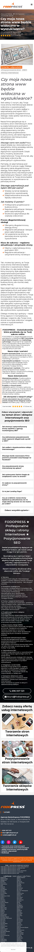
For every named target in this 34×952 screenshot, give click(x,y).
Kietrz (3, 897)
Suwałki (20, 931)
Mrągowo (20, 905)
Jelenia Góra (21, 893)
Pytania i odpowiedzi (9, 851)
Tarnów (19, 935)
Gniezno (20, 889)
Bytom (19, 880)
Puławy (3, 922)
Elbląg (19, 884)
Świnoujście (21, 932)
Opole (3, 913)
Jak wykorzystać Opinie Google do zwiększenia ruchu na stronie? (15, 475)
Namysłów (4, 907)
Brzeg (19, 878)
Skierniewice (5, 928)
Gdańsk (19, 885)
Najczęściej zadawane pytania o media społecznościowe (15, 866)
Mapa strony (26, 948)
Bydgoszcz (4, 880)
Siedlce (3, 927)
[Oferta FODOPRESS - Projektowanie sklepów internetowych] (17, 776)
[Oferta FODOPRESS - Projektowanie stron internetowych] (17, 722)
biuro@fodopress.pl (18, 696)
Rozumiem (13, 949)
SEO (24, 70)
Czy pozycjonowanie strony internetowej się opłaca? (13, 467)
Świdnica (4, 932)
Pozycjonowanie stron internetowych (15, 848)
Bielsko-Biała (5, 878)
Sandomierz (4, 926)
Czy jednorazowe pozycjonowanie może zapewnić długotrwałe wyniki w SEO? (16, 439)
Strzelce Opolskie (6, 931)
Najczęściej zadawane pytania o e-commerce (12, 872)
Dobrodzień (4, 884)
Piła (19, 917)
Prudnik (3, 920)
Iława (19, 892)
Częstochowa (21, 882)
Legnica (3, 901)
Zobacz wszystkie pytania (16, 510)
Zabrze (3, 942)
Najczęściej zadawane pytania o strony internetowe (14, 870)
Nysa (19, 909)
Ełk (2, 885)
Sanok (19, 926)
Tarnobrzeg (20, 934)
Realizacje (5, 853)
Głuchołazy (4, 889)
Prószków (20, 919)
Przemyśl (20, 920)
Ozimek (20, 914)
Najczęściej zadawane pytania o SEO (10, 873)
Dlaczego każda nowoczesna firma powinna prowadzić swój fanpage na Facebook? (16, 458)
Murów (3, 906)
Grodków (4, 892)
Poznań (3, 919)
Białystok (4, 877)
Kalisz (3, 894)
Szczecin (4, 934)
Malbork (3, 905)
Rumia (19, 923)
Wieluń (19, 939)
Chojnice (20, 881)
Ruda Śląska (4, 923)
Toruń (3, 936)
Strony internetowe (9, 73)
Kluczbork (20, 897)
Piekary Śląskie (5, 917)
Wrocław (20, 940)
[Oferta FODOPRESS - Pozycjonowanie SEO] (17, 749)
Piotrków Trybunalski (7, 918)
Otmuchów (4, 914)
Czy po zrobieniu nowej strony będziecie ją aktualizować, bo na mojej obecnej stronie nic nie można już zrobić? (16, 501)
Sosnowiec (4, 930)
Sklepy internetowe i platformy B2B (14, 849)
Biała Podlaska (21, 877)
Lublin (19, 903)
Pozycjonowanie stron (11, 70)
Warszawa (4, 939)
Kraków (3, 899)
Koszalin (20, 898)
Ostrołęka (20, 913)
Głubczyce (20, 888)
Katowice (20, 894)
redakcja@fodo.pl (9, 835)
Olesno (3, 911)
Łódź (19, 902)
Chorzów (4, 882)
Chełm (3, 881)
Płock (19, 918)
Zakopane (20, 942)
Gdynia (3, 886)
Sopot (19, 928)
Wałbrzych (20, 938)
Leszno (19, 901)
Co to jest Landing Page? (12, 491)
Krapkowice (20, 899)
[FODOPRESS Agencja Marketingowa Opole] (12, 4)
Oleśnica (20, 910)
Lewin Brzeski (5, 902)
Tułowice (20, 936)
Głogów (3, 888)
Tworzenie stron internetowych (13, 846)
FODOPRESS (6, 14)
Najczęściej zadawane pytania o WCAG (11, 869)
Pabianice (4, 915)
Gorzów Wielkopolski (23, 890)
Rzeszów (20, 924)
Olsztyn (20, 911)
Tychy (3, 938)
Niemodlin (20, 907)
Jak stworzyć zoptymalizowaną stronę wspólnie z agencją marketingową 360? (14, 428)
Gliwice (19, 886)
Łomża (3, 903)
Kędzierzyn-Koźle (6, 896)
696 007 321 (17, 691)
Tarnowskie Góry (5, 935)
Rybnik (3, 924)
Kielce (19, 896)
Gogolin (3, 890)
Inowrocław (4, 893)
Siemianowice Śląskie (23, 927)
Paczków (20, 915)
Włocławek (4, 940)
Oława (3, 910)
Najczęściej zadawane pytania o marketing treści (13, 868)
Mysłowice (20, 906)
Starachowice (21, 930)
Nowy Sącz (4, 909)
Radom (19, 922)
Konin (3, 898)
